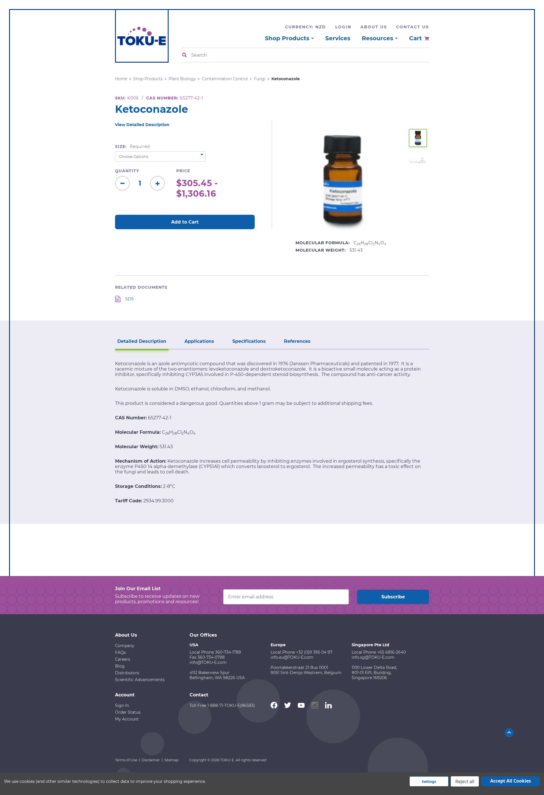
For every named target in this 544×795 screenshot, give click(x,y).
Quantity (127, 170)
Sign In (122, 705)
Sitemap (171, 760)
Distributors (127, 672)
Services (337, 38)
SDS (129, 298)
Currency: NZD (305, 26)
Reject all (464, 781)
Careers (122, 659)
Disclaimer (151, 760)
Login (343, 26)
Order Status (128, 712)
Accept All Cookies (510, 781)
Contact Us (412, 26)
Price (183, 170)
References (297, 341)
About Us (373, 26)
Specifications (249, 341)
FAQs (120, 652)
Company (124, 645)
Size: (132, 146)
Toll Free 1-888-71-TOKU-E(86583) (222, 705)
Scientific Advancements (140, 679)
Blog (120, 666)
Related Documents (141, 287)
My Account (127, 719)
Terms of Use (126, 760)
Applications (199, 341)
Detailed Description (141, 341)
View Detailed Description (142, 124)
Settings (429, 781)
